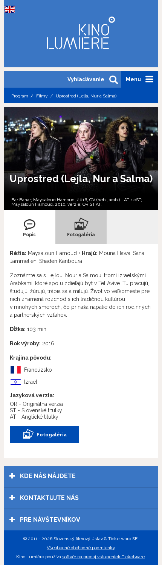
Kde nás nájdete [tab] (47, 476)
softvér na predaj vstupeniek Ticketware (103, 556)
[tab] (29, 227)
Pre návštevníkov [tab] (49, 519)
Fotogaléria (52, 434)
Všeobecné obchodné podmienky (81, 547)
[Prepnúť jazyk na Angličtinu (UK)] (11, 9)
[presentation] (29, 227)
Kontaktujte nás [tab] (48, 497)
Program (19, 96)
